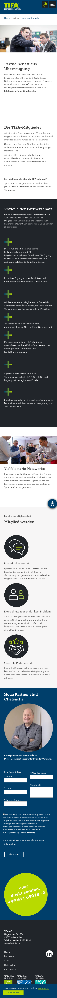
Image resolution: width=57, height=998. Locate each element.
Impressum (9, 956)
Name (9, 776)
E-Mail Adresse (38, 773)
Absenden (14, 854)
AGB (6, 960)
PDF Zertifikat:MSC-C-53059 (22, 977)
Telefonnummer (13, 799)
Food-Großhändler (30, 17)
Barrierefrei (10, 969)
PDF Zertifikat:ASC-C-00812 (39, 977)
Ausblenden (13, 992)
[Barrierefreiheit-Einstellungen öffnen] (52, 503)
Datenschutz (10, 965)
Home (7, 17)
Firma (8, 788)
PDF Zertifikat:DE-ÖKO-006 (9, 977)
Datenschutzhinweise (32, 839)
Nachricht (36, 785)
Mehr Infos (43, 988)
